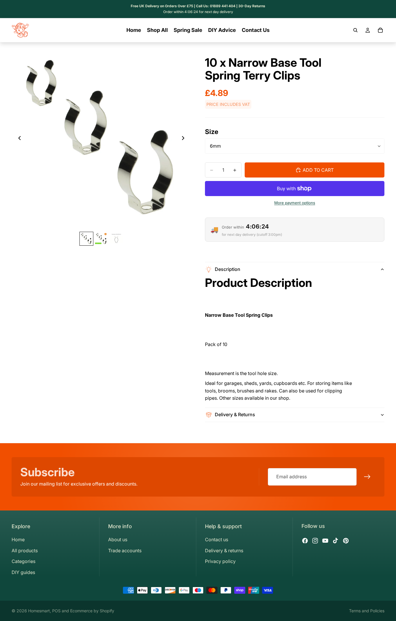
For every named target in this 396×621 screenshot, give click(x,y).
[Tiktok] (335, 540)
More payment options (294, 202)
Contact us (216, 539)
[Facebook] (304, 540)
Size (211, 131)
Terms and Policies (366, 610)
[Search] (355, 30)
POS (56, 610)
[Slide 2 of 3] (101, 238)
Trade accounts (124, 550)
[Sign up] (367, 476)
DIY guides (23, 572)
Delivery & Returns (235, 414)
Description (227, 269)
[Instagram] (315, 540)
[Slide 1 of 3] (86, 238)
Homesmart (39, 610)
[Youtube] (325, 540)
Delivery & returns (224, 550)
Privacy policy (220, 561)
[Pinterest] (345, 540)
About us (117, 539)
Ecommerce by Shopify (92, 610)
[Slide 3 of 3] (116, 238)
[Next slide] (184, 139)
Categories (23, 561)
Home (18, 539)
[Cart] (380, 30)
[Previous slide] (18, 139)
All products (25, 550)
